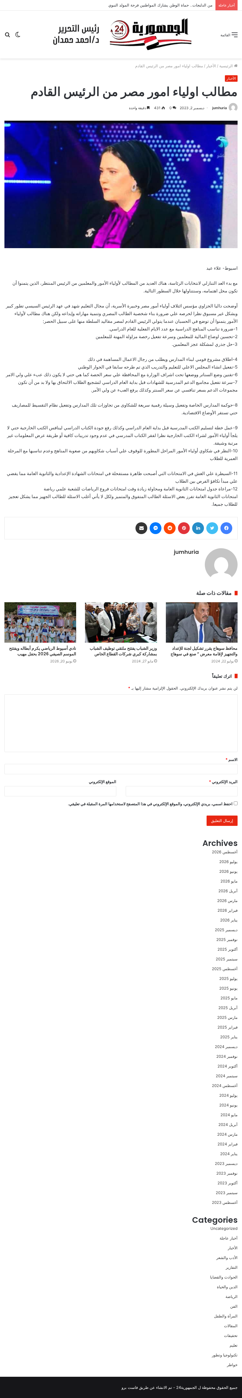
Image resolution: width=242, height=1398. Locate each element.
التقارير (232, 1267)
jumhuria (219, 108)
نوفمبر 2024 (227, 1056)
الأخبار (211, 65)
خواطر (232, 1364)
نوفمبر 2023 (227, 1173)
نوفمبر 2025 (227, 939)
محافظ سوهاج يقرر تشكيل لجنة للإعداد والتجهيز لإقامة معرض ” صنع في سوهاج (204, 651)
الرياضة (231, 1296)
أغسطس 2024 (225, 1085)
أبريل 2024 (228, 1124)
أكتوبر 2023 (228, 1183)
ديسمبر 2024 (226, 1046)
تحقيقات (231, 1335)
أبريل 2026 (228, 890)
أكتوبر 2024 (228, 1066)
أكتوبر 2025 (228, 949)
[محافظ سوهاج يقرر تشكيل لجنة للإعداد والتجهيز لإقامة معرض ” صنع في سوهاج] (202, 622)
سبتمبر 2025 (227, 959)
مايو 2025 (229, 998)
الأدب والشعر (227, 1257)
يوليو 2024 (228, 1095)
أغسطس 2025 (225, 968)
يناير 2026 (229, 920)
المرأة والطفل (226, 1316)
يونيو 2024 (228, 1105)
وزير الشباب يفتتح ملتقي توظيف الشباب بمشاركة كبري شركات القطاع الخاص (123, 651)
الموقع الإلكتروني (102, 781)
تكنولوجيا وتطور (225, 1355)
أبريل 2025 (228, 1007)
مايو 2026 (229, 881)
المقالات (231, 1325)
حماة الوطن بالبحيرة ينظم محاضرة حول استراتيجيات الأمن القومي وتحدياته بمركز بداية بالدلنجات (133, 5)
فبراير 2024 (228, 1144)
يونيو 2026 (228, 871)
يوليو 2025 (228, 978)
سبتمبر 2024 (227, 1075)
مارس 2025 (227, 1017)
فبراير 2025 (228, 1027)
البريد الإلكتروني (223, 781)
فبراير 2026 (228, 910)
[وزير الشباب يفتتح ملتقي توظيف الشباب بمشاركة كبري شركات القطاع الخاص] (121, 622)
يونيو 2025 (228, 988)
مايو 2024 (229, 1114)
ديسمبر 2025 (226, 929)
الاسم (231, 759)
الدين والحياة (227, 1286)
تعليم (234, 1345)
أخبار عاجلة (229, 1238)
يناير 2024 (229, 1153)
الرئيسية (226, 65)
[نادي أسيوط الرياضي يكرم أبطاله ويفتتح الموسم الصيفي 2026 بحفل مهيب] (40, 622)
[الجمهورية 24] (121, 34)
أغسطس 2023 (225, 1202)
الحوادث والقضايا (224, 1277)
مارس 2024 (227, 1134)
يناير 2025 (229, 1036)
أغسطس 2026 (225, 851)
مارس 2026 (227, 900)
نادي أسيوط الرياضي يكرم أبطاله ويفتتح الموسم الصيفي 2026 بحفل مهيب (42, 651)
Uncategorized (224, 1228)
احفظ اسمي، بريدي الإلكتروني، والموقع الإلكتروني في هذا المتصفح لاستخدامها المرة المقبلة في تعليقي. (150, 803)
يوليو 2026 (228, 861)
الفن (234, 1306)
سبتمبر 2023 (227, 1192)
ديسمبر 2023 (226, 1163)
